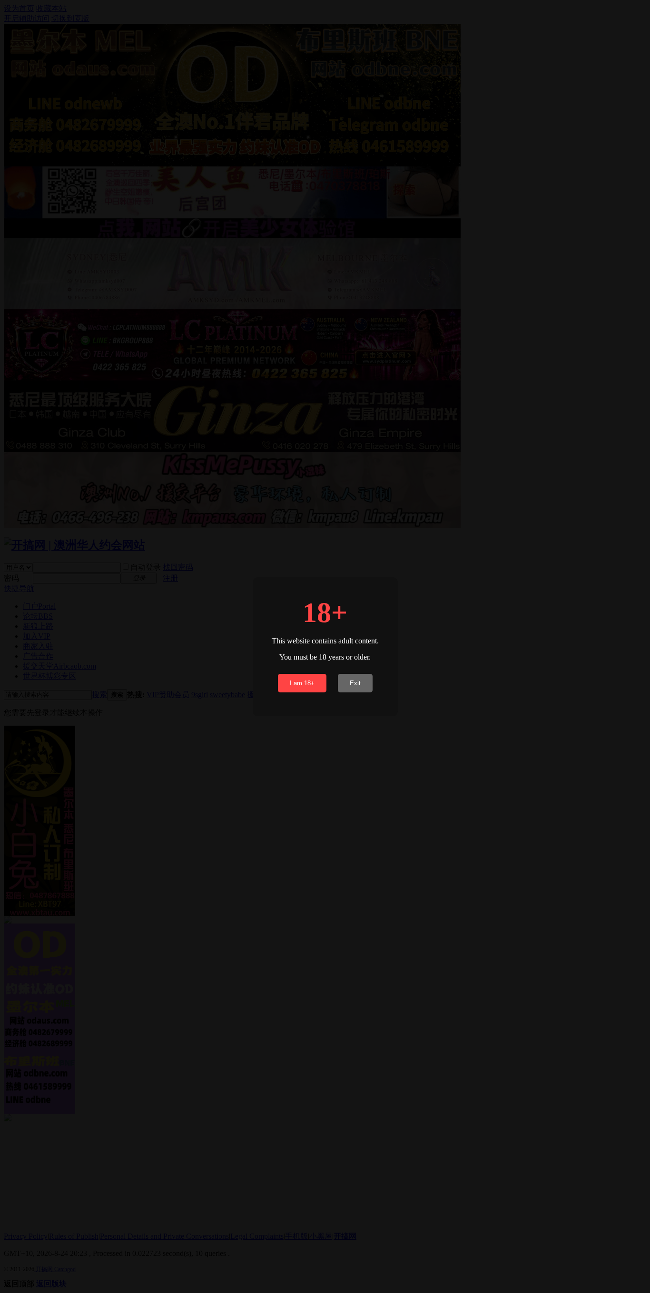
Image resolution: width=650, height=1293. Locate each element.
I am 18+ (302, 683)
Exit (355, 683)
